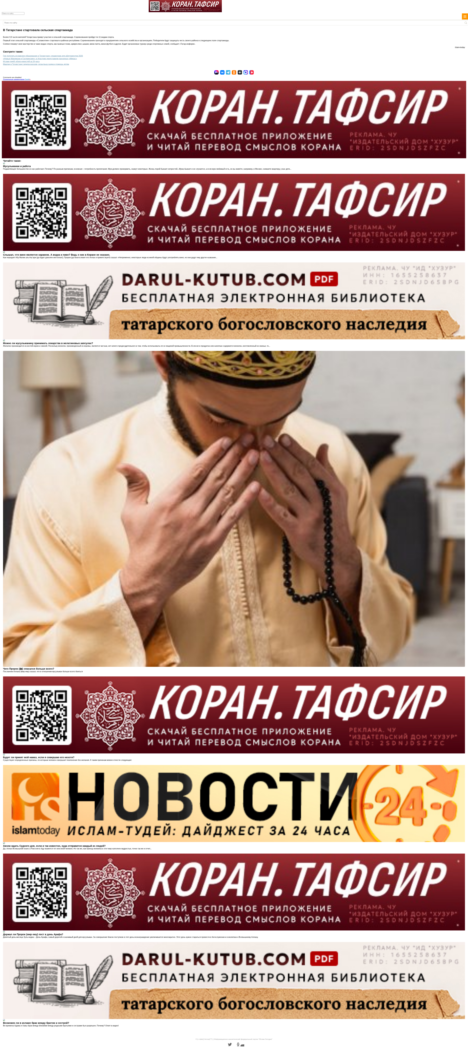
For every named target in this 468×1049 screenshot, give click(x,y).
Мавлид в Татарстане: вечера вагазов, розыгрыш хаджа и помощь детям (36, 64)
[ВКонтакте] (222, 72)
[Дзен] (240, 72)
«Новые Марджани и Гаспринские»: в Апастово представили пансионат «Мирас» (40, 59)
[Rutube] (216, 72)
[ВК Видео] (251, 72)
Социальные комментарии (16, 79)
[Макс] (246, 72)
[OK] (234, 72)
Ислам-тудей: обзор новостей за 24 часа (21, 61)
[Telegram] (228, 72)
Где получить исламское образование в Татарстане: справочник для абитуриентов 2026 (43, 56)
